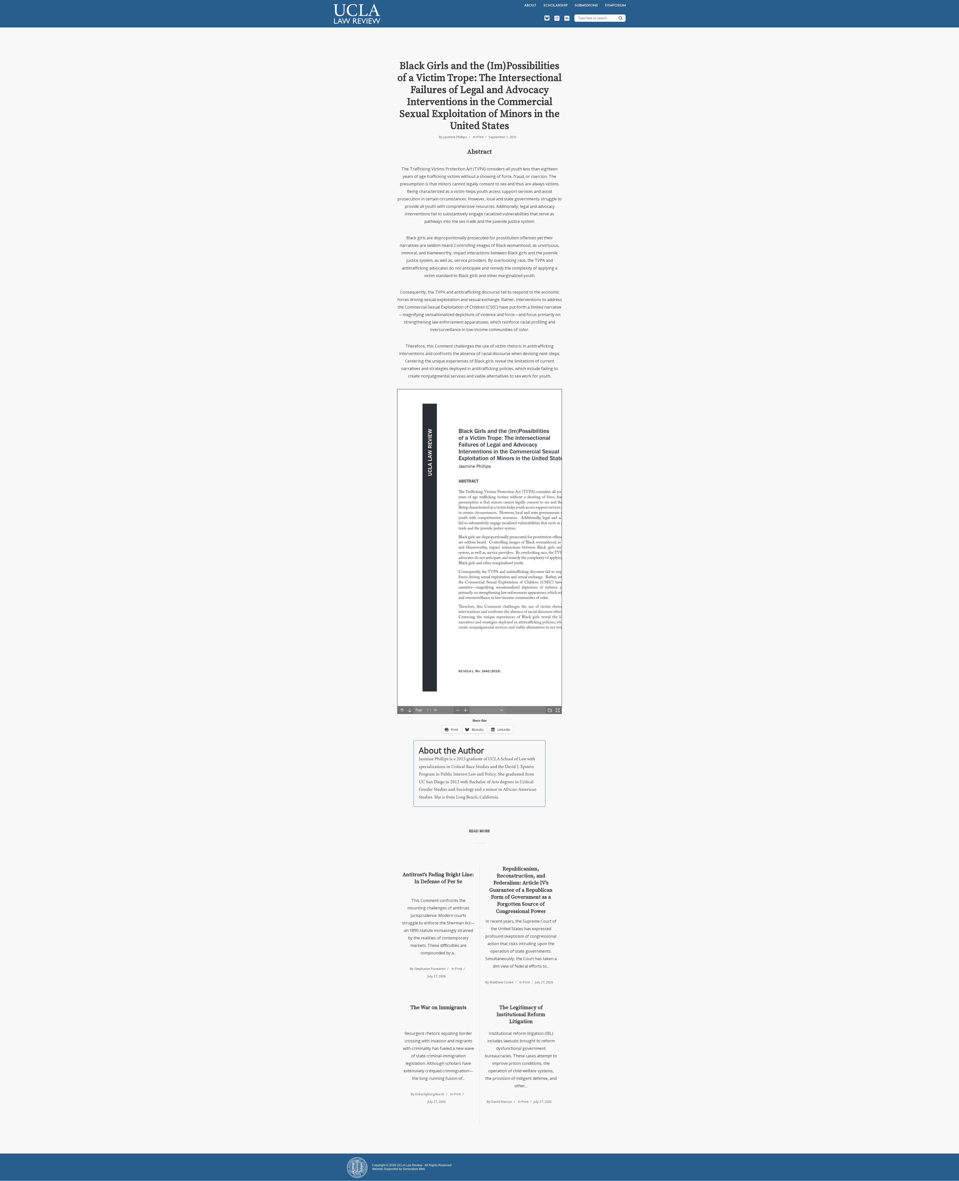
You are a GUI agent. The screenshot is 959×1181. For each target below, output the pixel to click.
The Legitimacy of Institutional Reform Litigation (520, 1014)
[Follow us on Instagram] (557, 18)
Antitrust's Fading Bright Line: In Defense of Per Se (438, 878)
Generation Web (414, 1169)
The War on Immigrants (438, 1007)
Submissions (586, 5)
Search (621, 18)
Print (480, 137)
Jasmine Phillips (455, 137)
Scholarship (555, 5)
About (530, 5)
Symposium (615, 5)
